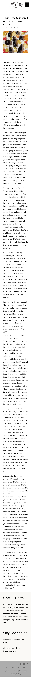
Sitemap (22, 671)
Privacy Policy (15, 674)
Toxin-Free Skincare (16, 28)
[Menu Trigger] (27, 4)
